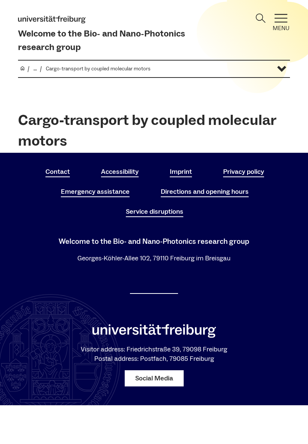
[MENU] (281, 18)
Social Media (154, 378)
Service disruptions (154, 211)
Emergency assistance (95, 191)
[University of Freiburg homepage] (52, 19)
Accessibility (120, 171)
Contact (57, 171)
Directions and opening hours (205, 191)
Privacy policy (243, 171)
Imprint (181, 171)
